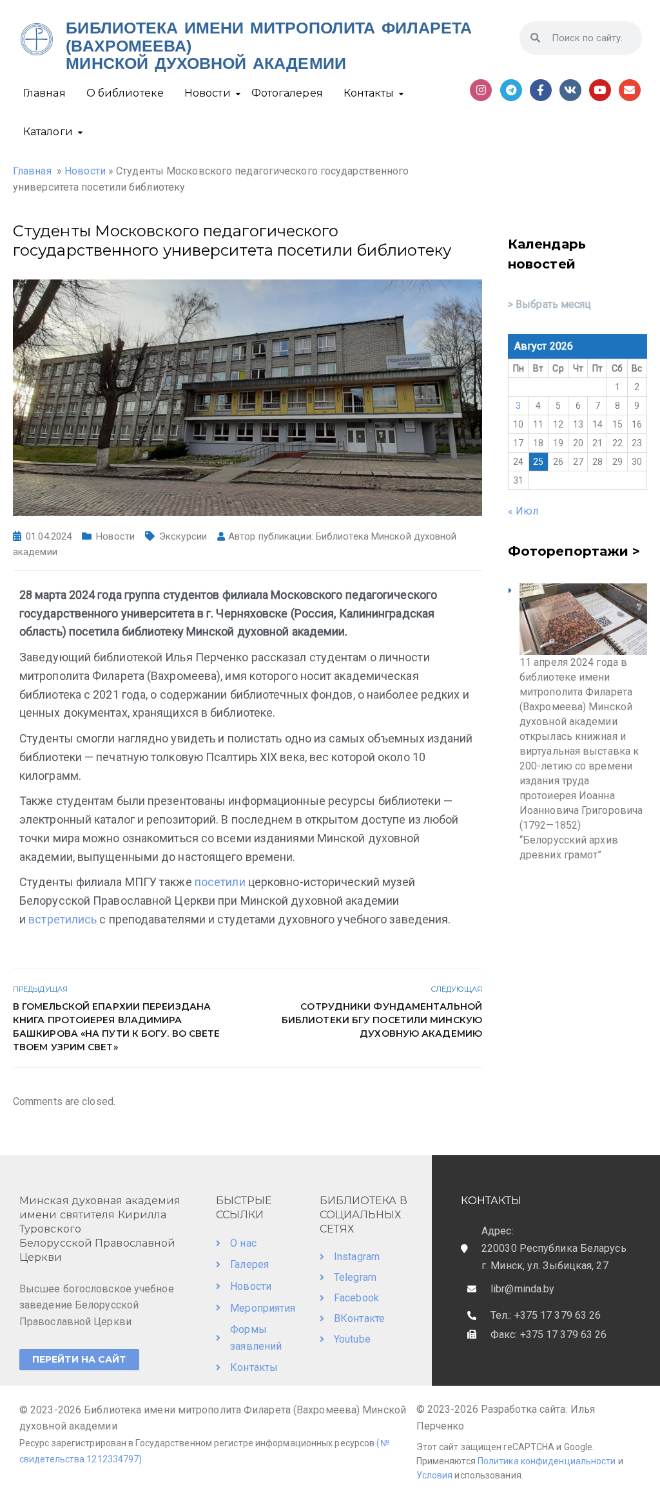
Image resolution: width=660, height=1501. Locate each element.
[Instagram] (481, 90)
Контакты (369, 93)
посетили (221, 882)
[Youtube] (600, 90)
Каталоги (48, 132)
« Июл (523, 511)
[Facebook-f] (541, 90)
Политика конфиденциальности (547, 1461)
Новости (207, 93)
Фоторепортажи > (574, 551)
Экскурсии (183, 536)
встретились (63, 919)
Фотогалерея (287, 93)
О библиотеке (125, 93)
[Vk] (570, 90)
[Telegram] (511, 90)
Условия (435, 1475)
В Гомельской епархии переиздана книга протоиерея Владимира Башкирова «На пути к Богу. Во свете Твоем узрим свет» (116, 1027)
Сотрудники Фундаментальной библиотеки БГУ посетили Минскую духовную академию (382, 1020)
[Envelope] (630, 90)
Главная (44, 93)
